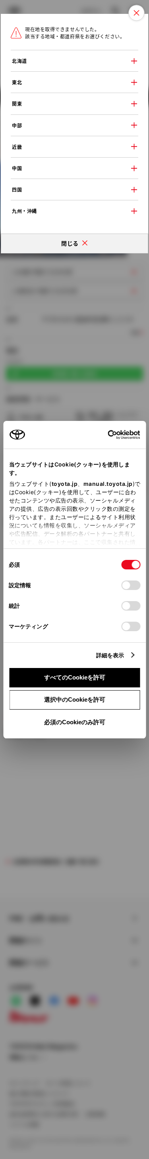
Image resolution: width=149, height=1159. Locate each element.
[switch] (130, 585)
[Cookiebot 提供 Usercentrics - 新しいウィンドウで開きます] (105, 435)
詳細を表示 (110, 655)
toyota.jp (64, 483)
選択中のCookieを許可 (74, 699)
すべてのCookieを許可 (74, 677)
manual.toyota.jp (107, 483)
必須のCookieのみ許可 (74, 722)
